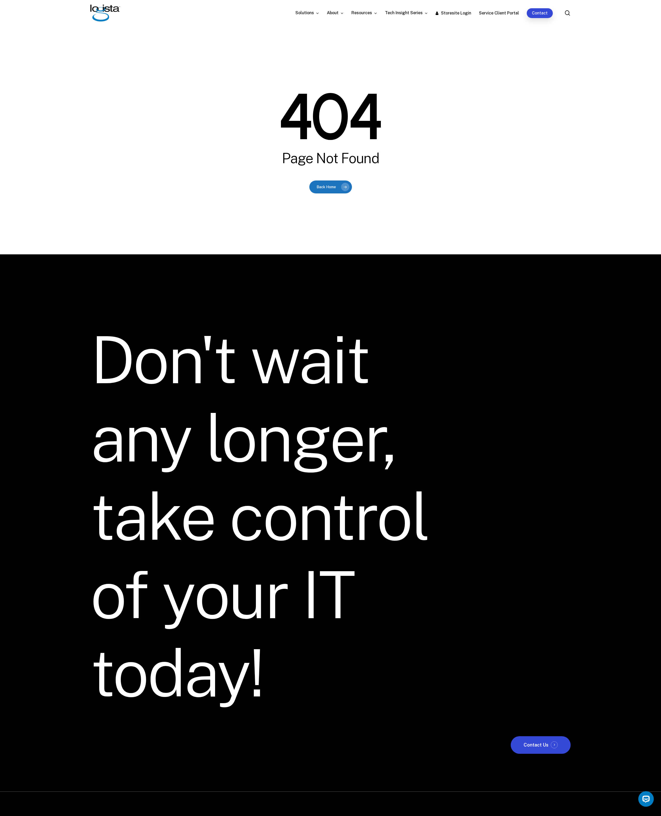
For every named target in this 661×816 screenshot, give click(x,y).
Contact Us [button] (536, 745)
